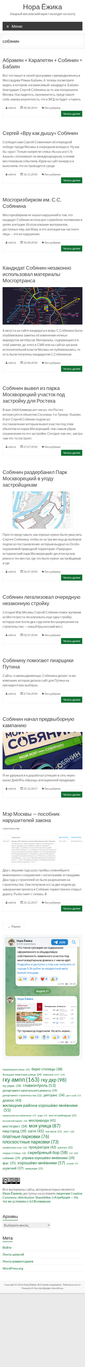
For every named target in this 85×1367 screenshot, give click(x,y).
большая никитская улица (22, 1074)
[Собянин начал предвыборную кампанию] (42, 734)
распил (65, 1147)
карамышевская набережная (19, 1115)
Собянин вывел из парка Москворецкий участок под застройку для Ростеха (34, 394)
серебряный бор (48, 1152)
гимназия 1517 (54, 1074)
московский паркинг (15, 1121)
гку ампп (21, 1079)
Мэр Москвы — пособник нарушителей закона (31, 817)
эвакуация (34, 1168)
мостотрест (15, 1126)
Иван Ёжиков (12, 1193)
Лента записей (13, 1254)
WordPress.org (13, 1268)
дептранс (54, 1095)
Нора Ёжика (42, 6)
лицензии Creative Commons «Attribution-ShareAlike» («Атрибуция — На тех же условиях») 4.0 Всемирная (42, 1197)
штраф (72, 1163)
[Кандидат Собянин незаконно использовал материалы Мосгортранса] (42, 289)
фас (9, 1163)
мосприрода (42, 1120)
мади (42, 1115)
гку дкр (54, 1079)
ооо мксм (53, 1131)
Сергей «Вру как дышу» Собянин (40, 133)
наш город (14, 1131)
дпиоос (12, 1100)
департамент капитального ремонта (30, 1090)
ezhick (12, 107)
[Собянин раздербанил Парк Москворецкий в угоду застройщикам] (42, 493)
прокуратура (42, 1147)
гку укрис (12, 1085)
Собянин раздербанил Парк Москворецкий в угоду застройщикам (35, 478)
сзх (73, 1153)
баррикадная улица (16, 1069)
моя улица (44, 1125)
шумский (13, 1168)
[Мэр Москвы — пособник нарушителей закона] (42, 829)
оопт (69, 1131)
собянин (11, 1158)
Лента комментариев (18, 1261)
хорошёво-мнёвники (41, 1162)
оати (36, 1131)
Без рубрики (52, 107)
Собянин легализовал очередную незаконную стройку (41, 600)
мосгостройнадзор (62, 1115)
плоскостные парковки (31, 1141)
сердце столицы (14, 1153)
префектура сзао (15, 1147)
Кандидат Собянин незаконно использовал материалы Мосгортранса (37, 274)
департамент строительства (22, 1095)
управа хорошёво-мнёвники (48, 1158)
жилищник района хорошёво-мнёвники (40, 1107)
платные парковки (26, 1136)
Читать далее (71, 113)
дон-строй (73, 1095)
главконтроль (39, 1085)
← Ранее (14, 926)
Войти (7, 1247)
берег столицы (46, 1069)
